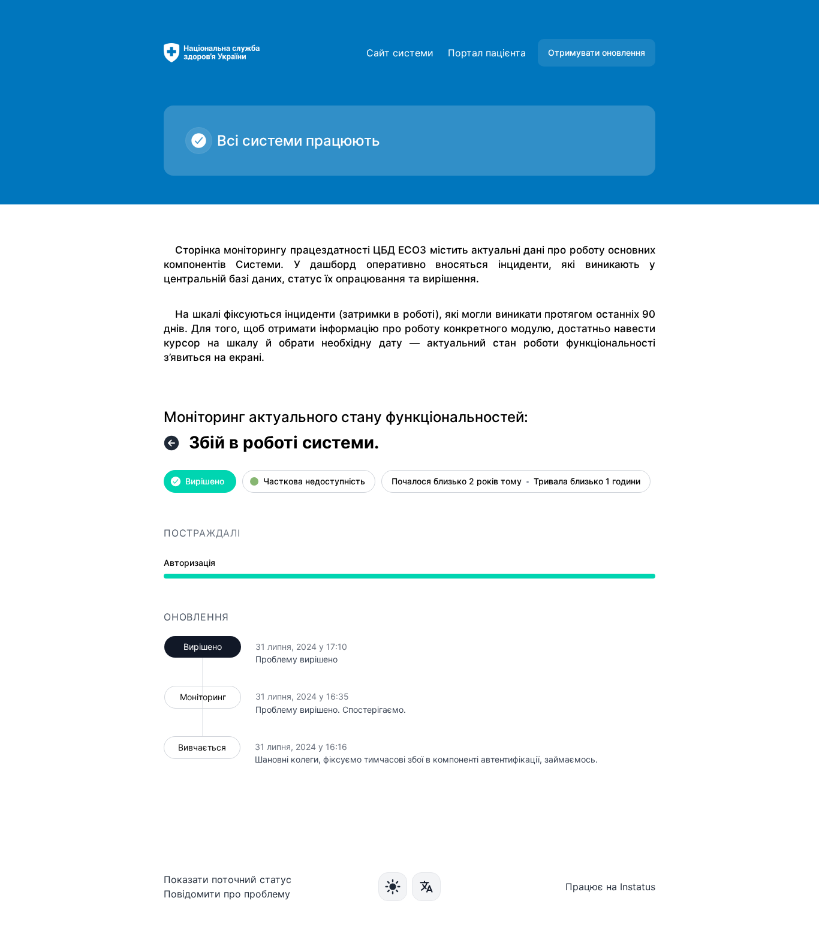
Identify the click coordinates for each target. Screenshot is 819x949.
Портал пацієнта (487, 53)
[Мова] (426, 886)
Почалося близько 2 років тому (457, 481)
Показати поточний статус (227, 879)
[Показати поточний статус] (171, 443)
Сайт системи (399, 53)
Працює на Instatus (610, 887)
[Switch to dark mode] (392, 886)
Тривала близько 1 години (587, 481)
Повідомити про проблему (227, 894)
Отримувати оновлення (596, 52)
